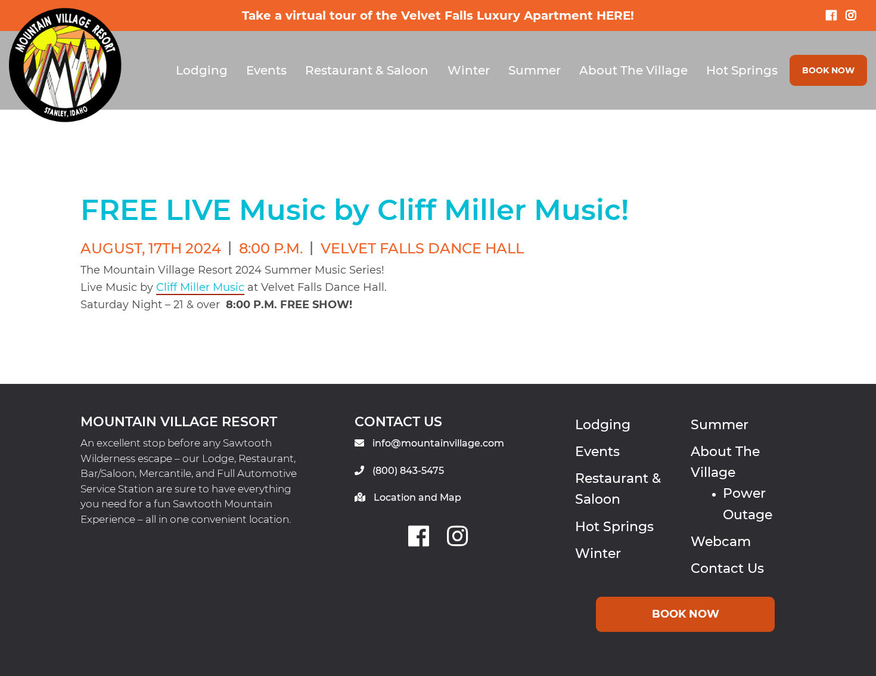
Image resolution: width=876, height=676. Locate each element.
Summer (534, 70)
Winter (469, 70)
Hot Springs (742, 70)
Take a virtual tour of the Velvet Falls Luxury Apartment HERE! (438, 15)
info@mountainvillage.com (438, 443)
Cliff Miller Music (200, 287)
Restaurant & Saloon (366, 70)
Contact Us (727, 568)
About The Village (633, 70)
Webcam (721, 542)
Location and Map (417, 497)
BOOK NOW (828, 70)
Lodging (202, 70)
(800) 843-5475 (408, 470)
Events (266, 70)
